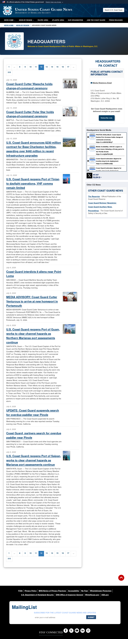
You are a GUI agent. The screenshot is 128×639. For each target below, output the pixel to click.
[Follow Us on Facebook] (66, 630)
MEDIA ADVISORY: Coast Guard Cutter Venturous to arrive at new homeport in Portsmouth (32, 301)
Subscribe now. (107, 118)
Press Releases (116, 20)
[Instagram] (88, 630)
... (14, 66)
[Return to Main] (121, 579)
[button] (55, 2)
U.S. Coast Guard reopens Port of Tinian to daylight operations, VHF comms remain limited (32, 183)
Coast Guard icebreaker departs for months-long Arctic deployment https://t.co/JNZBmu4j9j (108, 161)
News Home (9, 20)
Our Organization (75, 20)
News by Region (25, 20)
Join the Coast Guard (96, 20)
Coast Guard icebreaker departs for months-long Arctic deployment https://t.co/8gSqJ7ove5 (108, 170)
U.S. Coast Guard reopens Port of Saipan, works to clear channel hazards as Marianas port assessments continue (33, 460)
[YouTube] (77, 630)
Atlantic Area (58, 20)
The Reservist (94, 196)
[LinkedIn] (82, 630)
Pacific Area (43, 20)
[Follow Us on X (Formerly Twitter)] (71, 630)
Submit (91, 617)
